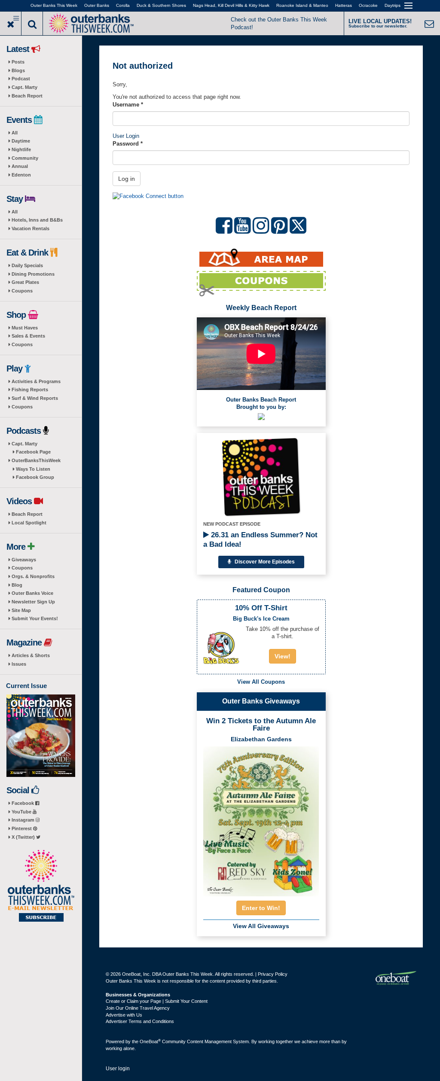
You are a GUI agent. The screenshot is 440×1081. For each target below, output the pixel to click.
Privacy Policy (272, 974)
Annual (20, 166)
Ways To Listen (33, 469)
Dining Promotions (33, 274)
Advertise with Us (124, 1014)
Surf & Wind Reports (35, 398)
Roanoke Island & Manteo (302, 5)
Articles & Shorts (31, 655)
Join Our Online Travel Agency (138, 1008)
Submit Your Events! (35, 618)
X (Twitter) (24, 837)
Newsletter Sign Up (33, 601)
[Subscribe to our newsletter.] (41, 886)
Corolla (123, 5)
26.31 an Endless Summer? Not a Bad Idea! (260, 539)
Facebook (23, 803)
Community (25, 158)
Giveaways (24, 559)
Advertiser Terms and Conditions (140, 1021)
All (15, 132)
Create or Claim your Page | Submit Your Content (157, 1001)
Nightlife (21, 149)
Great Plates (25, 282)
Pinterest (22, 828)
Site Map (21, 610)
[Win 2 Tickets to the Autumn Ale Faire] (261, 818)
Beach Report (27, 95)
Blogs (18, 70)
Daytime (21, 140)
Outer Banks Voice (32, 593)
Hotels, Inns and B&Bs (37, 219)
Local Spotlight (29, 522)
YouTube (22, 811)
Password (128, 143)
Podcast (21, 78)
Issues (19, 664)
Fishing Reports (30, 389)
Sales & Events (28, 335)
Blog (17, 585)
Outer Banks (96, 5)
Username (128, 104)
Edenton (21, 174)
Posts (18, 61)
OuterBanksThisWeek (36, 460)
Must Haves (25, 327)
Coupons (22, 290)
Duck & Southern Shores (161, 5)
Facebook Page (33, 451)
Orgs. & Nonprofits (33, 576)
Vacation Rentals (30, 228)
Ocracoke (368, 5)
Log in (126, 178)
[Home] (91, 22)
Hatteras (343, 5)
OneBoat (150, 1041)
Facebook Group (35, 477)
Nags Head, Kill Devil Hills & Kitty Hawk (231, 5)
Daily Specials (27, 265)
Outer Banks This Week (54, 5)
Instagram (24, 819)
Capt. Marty (24, 87)
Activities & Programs (36, 381)
